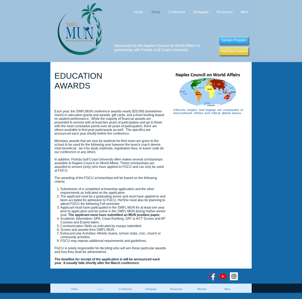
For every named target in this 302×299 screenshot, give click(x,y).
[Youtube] (223, 276)
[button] (202, 289)
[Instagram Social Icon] (234, 276)
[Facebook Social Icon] (212, 276)
